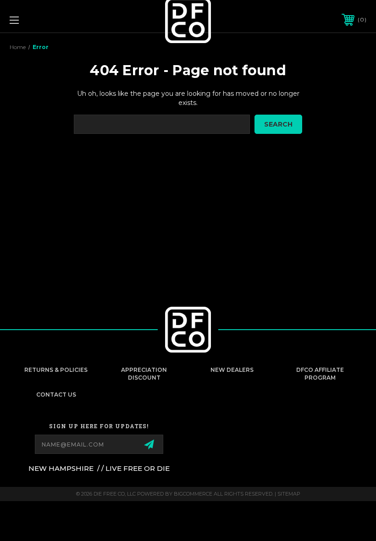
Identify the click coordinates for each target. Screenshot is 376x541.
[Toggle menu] (45, 20)
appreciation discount (144, 373)
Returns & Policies (56, 369)
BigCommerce (193, 494)
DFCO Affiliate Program (320, 373)
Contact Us (56, 394)
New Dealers (232, 369)
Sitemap (288, 494)
